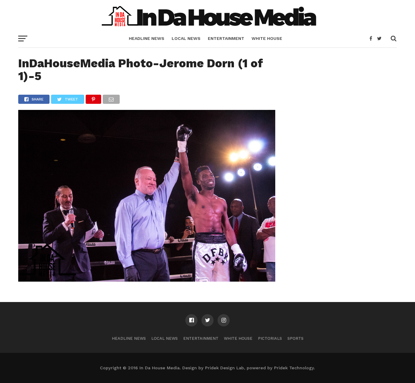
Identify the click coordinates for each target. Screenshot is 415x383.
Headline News (146, 38)
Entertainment (226, 38)
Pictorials (270, 338)
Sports (295, 338)
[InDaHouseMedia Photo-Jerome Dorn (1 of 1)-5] (146, 279)
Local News (186, 38)
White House (267, 38)
